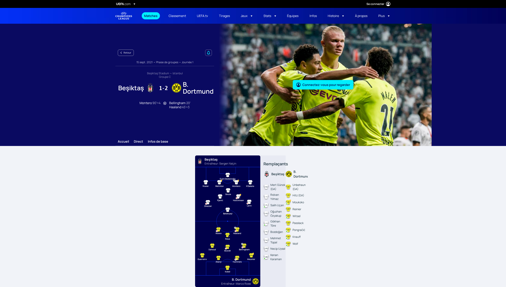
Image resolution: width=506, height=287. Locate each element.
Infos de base (158, 141)
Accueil (123, 141)
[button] (246, 16)
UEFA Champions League (123, 16)
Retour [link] (127, 52)
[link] (151, 16)
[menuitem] (151, 16)
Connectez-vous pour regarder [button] (326, 85)
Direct (138, 141)
